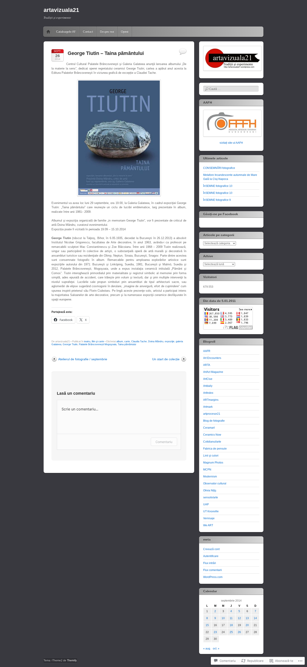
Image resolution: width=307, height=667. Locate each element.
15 (207, 625)
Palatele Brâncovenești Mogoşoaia (97, 344)
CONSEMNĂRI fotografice (219, 168)
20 (247, 625)
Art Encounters (212, 358)
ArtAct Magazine (213, 372)
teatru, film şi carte (94, 341)
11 (231, 618)
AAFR (206, 351)
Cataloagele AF (66, 31)
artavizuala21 (61, 10)
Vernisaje (209, 518)
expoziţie (169, 341)
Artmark (208, 406)
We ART (208, 525)
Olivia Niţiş (209, 490)
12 (239, 618)
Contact (88, 31)
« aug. (207, 648)
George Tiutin (70, 344)
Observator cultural (214, 483)
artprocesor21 (211, 413)
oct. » (216, 648)
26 (239, 632)
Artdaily (207, 385)
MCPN (207, 469)
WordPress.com (212, 577)
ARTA (206, 365)
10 (223, 618)
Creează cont (211, 549)
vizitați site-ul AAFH (231, 142)
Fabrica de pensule (215, 448)
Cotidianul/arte (212, 441)
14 (255, 618)
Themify (71, 660)
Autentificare (210, 556)
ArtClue (207, 379)
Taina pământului (127, 344)
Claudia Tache (139, 341)
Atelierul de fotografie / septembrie (82, 359)
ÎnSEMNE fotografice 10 (217, 186)
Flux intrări (209, 563)
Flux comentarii (212, 570)
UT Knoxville (211, 511)
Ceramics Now (212, 434)
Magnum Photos (213, 462)
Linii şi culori (210, 455)
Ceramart (209, 427)
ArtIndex (208, 392)
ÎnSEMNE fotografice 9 (217, 199)
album (119, 341)
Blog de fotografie (214, 420)
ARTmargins (210, 399)
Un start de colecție (166, 359)
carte (127, 341)
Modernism (210, 476)
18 (231, 625)
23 (215, 632)
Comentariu (164, 442)
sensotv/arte (210, 497)
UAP (206, 504)
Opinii (124, 31)
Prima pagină (48, 32)
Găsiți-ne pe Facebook (220, 214)
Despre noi (107, 31)
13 (247, 618)
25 (231, 632)
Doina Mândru (155, 341)
